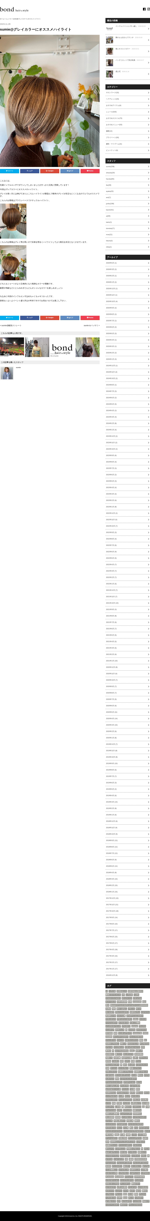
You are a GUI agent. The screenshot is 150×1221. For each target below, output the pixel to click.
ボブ (118, 1201)
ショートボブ (135, 1086)
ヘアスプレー (124, 1173)
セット (147, 1131)
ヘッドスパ (137, 1201)
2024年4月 (111, 410)
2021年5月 (111, 635)
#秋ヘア (123, 1044)
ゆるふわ (136, 1100)
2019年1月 (111, 815)
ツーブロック (119, 1047)
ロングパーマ (128, 1054)
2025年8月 (111, 314)
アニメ (138, 1061)
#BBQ (117, 1135)
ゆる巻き (144, 1100)
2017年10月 (112, 911)
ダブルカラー (125, 1156)
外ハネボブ (110, 1012)
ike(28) (108, 185)
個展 (115, 1033)
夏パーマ (118, 1054)
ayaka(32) (110, 191)
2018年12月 (112, 821)
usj (143, 1107)
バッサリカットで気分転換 (130, 60)
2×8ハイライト (111, 1072)
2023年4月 (111, 487)
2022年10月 (112, 526)
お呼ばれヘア (136, 1103)
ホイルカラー (127, 1201)
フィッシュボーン (125, 1145)
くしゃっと (132, 1187)
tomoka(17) (110, 228)
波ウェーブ (110, 1149)
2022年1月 (111, 584)
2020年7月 (111, 699)
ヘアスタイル (111, 1198)
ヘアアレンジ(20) (112, 99)
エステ (119, 1110)
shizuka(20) (110, 173)
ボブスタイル (111, 1128)
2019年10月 (112, 757)
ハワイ (134, 1135)
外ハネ (138, 1009)
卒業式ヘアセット (133, 1149)
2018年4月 (111, 872)
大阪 (147, 1107)
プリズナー (126, 1026)
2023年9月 (111, 455)
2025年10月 (112, 301)
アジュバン (129, 1177)
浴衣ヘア (139, 1051)
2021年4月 (111, 641)
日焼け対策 (123, 1138)
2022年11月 (111, 519)
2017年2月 (112, 962)
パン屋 (125, 1128)
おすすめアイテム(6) (113, 105)
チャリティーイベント (114, 1131)
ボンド (131, 1198)
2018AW (109, 1037)
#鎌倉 (131, 1159)
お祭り (135, 1058)
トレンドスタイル (136, 1037)
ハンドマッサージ (126, 1180)
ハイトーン (145, 1012)
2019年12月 (112, 744)
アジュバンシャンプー (114, 1082)
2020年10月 (112, 680)
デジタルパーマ (123, 1093)
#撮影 (128, 1135)
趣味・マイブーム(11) (114, 144)
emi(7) (108, 197)
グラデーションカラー (135, 1016)
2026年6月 (111, 263)
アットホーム (125, 1184)
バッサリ (126, 1103)
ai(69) (108, 216)
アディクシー (111, 1019)
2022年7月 (111, 545)
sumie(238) (110, 166)
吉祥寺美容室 (139, 1177)
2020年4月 (112, 718)
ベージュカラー (111, 1023)
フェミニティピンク (140, 1163)
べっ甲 (121, 1096)
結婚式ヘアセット (141, 1072)
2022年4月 (111, 564)
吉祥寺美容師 (122, 1002)
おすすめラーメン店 (113, 1089)
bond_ (132, 1051)
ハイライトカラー (139, 1117)
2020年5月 (111, 712)
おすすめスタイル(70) (114, 118)
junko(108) (110, 204)
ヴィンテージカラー (120, 1037)
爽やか (140, 1075)
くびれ (136, 995)
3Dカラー (123, 1205)
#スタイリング (133, 1044)
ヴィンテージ (111, 1040)
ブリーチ (109, 1121)
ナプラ (146, 1075)
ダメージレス (111, 1002)
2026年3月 (111, 269)
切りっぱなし (122, 1009)
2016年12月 (112, 975)
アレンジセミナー (112, 1065)
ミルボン (115, 1061)
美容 (117, 1079)
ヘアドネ (112, 991)
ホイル (139, 1082)
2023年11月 (111, 442)
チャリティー (144, 1128)
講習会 (108, 1061)
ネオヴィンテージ (131, 1040)
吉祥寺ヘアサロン (112, 1044)
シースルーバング (112, 1156)
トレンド (120, 1040)
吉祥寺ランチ (135, 1170)
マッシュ (114, 1068)
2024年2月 (111, 423)
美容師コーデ (111, 1016)
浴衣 (107, 1142)
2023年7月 (111, 468)
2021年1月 (112, 661)
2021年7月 (111, 622)
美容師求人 (137, 1114)
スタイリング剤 (111, 1173)
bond (125, 1198)
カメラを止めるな (121, 1051)
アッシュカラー (111, 1138)
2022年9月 (111, 532)
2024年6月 (111, 398)
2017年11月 (112, 905)
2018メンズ (119, 1030)
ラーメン (125, 1089)
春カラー (126, 1166)
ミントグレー (123, 1068)
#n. (145, 1040)
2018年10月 (112, 834)
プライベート (141, 1030)
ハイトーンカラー (112, 1205)
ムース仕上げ (143, 1187)
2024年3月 (111, 417)
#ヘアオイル (144, 1044)
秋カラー (128, 1107)
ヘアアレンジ (120, 1149)
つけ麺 (132, 1089)
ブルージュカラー (122, 1012)
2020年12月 (112, 667)
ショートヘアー (126, 1114)
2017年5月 (112, 943)
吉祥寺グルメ (111, 1093)
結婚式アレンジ (111, 1145)
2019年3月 (112, 802)
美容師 (117, 1117)
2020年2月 (111, 731)
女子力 (132, 1093)
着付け (144, 1191)
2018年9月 (112, 840)
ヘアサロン (145, 1173)
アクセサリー (122, 1124)
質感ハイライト (135, 1068)
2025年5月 (111, 333)
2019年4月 (111, 795)
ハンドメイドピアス (135, 1124)
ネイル (146, 1093)
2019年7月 (111, 776)
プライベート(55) (112, 137)
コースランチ (124, 1170)
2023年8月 (111, 462)
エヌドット (110, 1079)
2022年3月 (111, 571)
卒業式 (119, 1103)
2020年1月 (111, 738)
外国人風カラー (119, 1121)
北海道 (108, 1009)
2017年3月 (112, 956)
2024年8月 (111, 385)
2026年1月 (111, 282)
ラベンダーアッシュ (122, 1075)
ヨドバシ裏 (121, 1016)
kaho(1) (109, 222)
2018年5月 (112, 866)
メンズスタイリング (113, 1026)
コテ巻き (144, 1170)
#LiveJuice (110, 1177)
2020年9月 (111, 686)
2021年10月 (112, 603)
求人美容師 (110, 1117)
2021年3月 (111, 648)
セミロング (135, 1096)
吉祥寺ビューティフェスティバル (123, 1142)
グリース (109, 1047)
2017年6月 (112, 937)
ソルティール (135, 1173)
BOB (125, 1194)
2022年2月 (111, 577)
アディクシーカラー (124, 1019)
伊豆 (142, 1047)
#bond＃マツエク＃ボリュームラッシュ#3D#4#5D (129, 1005)
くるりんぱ (110, 1075)
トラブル (132, 1030)
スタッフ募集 (135, 1023)
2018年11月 (111, 828)
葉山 (131, 1128)
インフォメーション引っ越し (131, 26)
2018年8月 (112, 847)
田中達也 (109, 1033)
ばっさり (131, 1065)
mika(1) (109, 247)
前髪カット (142, 1152)
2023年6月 (111, 475)
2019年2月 (111, 808)
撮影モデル (137, 1110)
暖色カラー (136, 1184)
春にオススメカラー (127, 49)
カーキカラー (111, 1187)
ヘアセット (110, 1194)
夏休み (108, 1051)
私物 (130, 1002)
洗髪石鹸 (117, 1058)
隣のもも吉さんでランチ (129, 37)
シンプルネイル (111, 1096)
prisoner (135, 1026)
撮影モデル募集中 (112, 1114)
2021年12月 (112, 590)
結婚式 (145, 1138)
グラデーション (129, 1082)
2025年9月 (111, 308)
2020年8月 (111, 693)
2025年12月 (112, 288)
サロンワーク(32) (112, 92)
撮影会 (137, 1121)
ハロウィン (137, 1107)
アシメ (146, 1149)
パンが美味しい (111, 1170)
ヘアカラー (139, 1198)
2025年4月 (111, 340)
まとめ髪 (145, 1103)
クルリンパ (137, 1145)
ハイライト (136, 1156)
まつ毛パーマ (111, 1201)
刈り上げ (123, 1152)
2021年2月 (111, 654)
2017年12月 (112, 898)
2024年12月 (112, 365)
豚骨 (138, 1089)
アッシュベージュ (125, 1100)
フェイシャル (111, 1110)
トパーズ (143, 1019)
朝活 (121, 1061)
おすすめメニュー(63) (114, 125)
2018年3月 (112, 879)
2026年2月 (111, 276)
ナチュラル (137, 998)
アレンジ (118, 1194)
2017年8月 (112, 924)
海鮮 (113, 1009)
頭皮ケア (146, 1201)
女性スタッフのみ (112, 1184)
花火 (125, 1065)
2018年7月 (112, 853)
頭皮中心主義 (127, 1058)
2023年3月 (111, 494)
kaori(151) (110, 210)
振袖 (113, 1103)
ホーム (2, 19)
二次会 (117, 1107)
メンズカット (127, 1117)
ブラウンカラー (111, 1100)
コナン (127, 1061)
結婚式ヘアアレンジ (125, 1072)
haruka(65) (110, 179)
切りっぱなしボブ (112, 1086)
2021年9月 (111, 609)
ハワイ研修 (142, 1135)
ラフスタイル (124, 1023)
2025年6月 (111, 327)
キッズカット (136, 1166)
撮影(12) (109, 131)
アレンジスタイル (135, 1205)
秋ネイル (139, 1093)
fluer (144, 1002)
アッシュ (142, 1194)
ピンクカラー (117, 1166)
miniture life (137, 1033)
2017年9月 (112, 917)
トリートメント (142, 1065)
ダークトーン (127, 998)
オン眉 (130, 1194)
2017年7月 (112, 930)
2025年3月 (111, 346)
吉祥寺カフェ (135, 1012)
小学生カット (122, 991)
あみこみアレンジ (112, 1152)
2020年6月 (111, 706)
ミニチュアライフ (125, 1033)
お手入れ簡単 (122, 1187)
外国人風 (130, 1121)
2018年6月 (111, 860)
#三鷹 (122, 1135)
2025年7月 (111, 321)
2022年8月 (111, 539)
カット (119, 1128)
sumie (18, 367)
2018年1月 (112, 892)
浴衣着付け (110, 1054)
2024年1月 (111, 430)
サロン (143, 1156)
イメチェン (132, 1152)
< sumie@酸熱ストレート (11, 325)
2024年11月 (111, 372)
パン (136, 1128)
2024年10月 (112, 378)
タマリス (109, 1159)
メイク (108, 1103)
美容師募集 (139, 1054)
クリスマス (124, 1086)
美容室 (108, 1166)
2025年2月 (111, 353)
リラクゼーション (112, 1180)
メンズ (134, 1075)
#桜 (126, 1159)
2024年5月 (111, 404)
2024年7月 (111, 391)
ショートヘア (119, 1159)
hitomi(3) (109, 241)
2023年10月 (112, 449)
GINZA (145, 1033)
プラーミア (143, 1058)
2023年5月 (111, 481)
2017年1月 (112, 969)
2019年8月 (111, 770)
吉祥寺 (119, 1198)
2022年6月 (111, 552)
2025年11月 (111, 295)
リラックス (127, 1110)
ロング (127, 1096)
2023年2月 (111, 500)
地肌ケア (109, 1058)
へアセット (141, 1142)
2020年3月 (112, 725)
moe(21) (109, 234)
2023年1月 (111, 507)
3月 (123, 995)
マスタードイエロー (113, 998)
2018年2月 (112, 885)
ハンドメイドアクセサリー (133, 1131)
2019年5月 (111, 789)
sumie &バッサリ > (92, 325)
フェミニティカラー (124, 1163)
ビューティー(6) (112, 150)
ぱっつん (146, 1166)
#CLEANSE (119, 1177)
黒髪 (136, 1194)
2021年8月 (111, 616)
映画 (132, 1061)
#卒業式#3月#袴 (141, 1159)
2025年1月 (111, 359)
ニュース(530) (111, 112)
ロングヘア (110, 1107)
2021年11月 (111, 596)
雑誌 (141, 1040)
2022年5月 (111, 558)
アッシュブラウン (134, 1138)
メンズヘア (110, 1030)
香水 (107, 1005)
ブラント (131, 1009)
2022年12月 (112, 513)
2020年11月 (111, 673)
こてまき (129, 995)
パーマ (125, 1191)
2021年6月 (111, 629)
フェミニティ (111, 1163)
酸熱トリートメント (113, 995)
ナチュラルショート (132, 1047)
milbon (135, 1019)
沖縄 (107, 1068)
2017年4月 (112, 949)
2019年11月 (111, 751)
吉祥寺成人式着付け (135, 991)
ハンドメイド (111, 1124)
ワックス (142, 1026)
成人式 (122, 71)
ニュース (8, 19)
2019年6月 (111, 783)
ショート (118, 1191)
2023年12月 (112, 436)
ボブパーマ (110, 1191)
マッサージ (139, 1180)
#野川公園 (109, 1135)
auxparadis (137, 1002)
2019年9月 (112, 763)
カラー (132, 1191)
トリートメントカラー (128, 1079)
